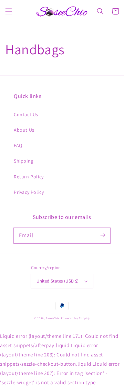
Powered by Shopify (75, 318)
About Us (24, 130)
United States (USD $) (58, 281)
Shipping (23, 161)
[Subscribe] (102, 235)
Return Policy (29, 177)
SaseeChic (53, 318)
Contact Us (26, 114)
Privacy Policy (29, 192)
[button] (8, 11)
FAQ (18, 145)
